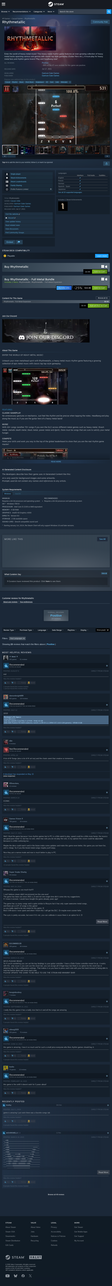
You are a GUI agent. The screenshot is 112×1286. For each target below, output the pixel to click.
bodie (11, 1067)
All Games (6, 19)
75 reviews (23, 1032)
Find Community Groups (14, 233)
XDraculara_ (14, 783)
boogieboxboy (15, 992)
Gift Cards (9, 1245)
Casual (7, 82)
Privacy (54, 1227)
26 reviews (23, 821)
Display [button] (83, 630)
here (48, 581)
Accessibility (56, 1232)
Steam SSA (10, 1232)
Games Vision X (16, 819)
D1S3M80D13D (15, 944)
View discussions (11, 229)
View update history (13, 222)
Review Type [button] (9, 630)
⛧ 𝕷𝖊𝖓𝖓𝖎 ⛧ (13, 657)
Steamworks (10, 1236)
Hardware (34, 1236)
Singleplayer (40, 82)
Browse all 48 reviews (56, 1195)
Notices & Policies (58, 1236)
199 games (13, 946)
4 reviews (12, 743)
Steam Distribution (12, 1241)
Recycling (35, 1241)
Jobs (33, 1232)
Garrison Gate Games (50, 73)
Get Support (79, 1236)
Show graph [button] (101, 630)
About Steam (10, 1227)
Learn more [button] (102, 256)
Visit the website (12, 214)
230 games (13, 1032)
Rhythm (14, 82)
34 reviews (13, 875)
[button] (5, 11)
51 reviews (23, 659)
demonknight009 (16, 696)
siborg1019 (14, 1030)
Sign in (4, 162)
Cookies (54, 1241)
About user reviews (10, 602)
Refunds (54, 1245)
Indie (57, 82)
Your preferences (26, 602)
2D (47, 82)
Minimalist (64, 82)
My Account (79, 1241)
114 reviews (24, 698)
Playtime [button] (71, 630)
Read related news (12, 225)
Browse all (103, 298)
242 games (13, 659)
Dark (51, 82)
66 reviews (23, 946)
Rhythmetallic (24, 282)
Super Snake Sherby (18, 872)
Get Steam (78, 1227)
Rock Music (30, 82)
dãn (10, 741)
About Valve (35, 1227)
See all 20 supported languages (70, 192)
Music (21, 82)
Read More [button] (102, 922)
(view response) (9, 776)
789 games (13, 821)
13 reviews (13, 786)
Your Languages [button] (16, 638)
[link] (82, 288)
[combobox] (82, 11)
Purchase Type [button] (26, 630)
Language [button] (42, 630)
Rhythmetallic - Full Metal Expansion (47, 282)
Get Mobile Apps (80, 1232)
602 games (13, 698)
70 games (12, 1069)
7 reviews (12, 995)
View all (104, 573)
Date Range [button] (57, 630)
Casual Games (17, 19)
